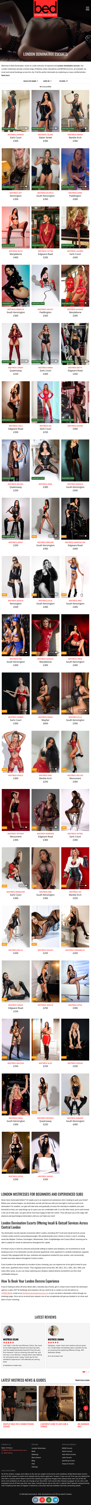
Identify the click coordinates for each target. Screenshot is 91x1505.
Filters (62, 81)
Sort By (46, 81)
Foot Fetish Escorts (69, 1454)
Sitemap (35, 1467)
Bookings (35, 1454)
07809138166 (6, 1293)
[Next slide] (85, 1408)
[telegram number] (55, 1500)
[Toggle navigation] (87, 9)
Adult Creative (66, 1494)
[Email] (35, 1500)
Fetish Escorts (67, 1451)
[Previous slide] (5, 1408)
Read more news (82, 1380)
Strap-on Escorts (68, 1464)
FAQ (33, 1464)
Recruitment (36, 1457)
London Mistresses (39, 1448)
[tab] (83, 1371)
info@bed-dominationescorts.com (35, 1293)
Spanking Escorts (68, 1461)
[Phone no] (42, 1500)
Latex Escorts (67, 1457)
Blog (33, 1461)
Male (33, 1451)
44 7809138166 (6, 1453)
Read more (5, 75)
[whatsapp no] (49, 1500)
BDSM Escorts (67, 1448)
